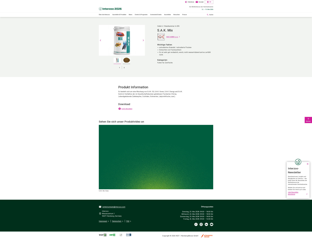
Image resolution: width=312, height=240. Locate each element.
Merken (308, 120)
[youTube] (211, 224)
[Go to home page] (112, 6)
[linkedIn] (206, 224)
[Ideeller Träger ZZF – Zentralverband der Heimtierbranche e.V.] (113, 234)
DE (209, 2)
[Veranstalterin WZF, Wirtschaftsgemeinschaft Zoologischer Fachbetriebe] (104, 234)
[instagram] (201, 224)
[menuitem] (105, 14)
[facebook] (196, 224)
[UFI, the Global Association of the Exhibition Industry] (122, 234)
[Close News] (298, 162)
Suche (210, 15)
